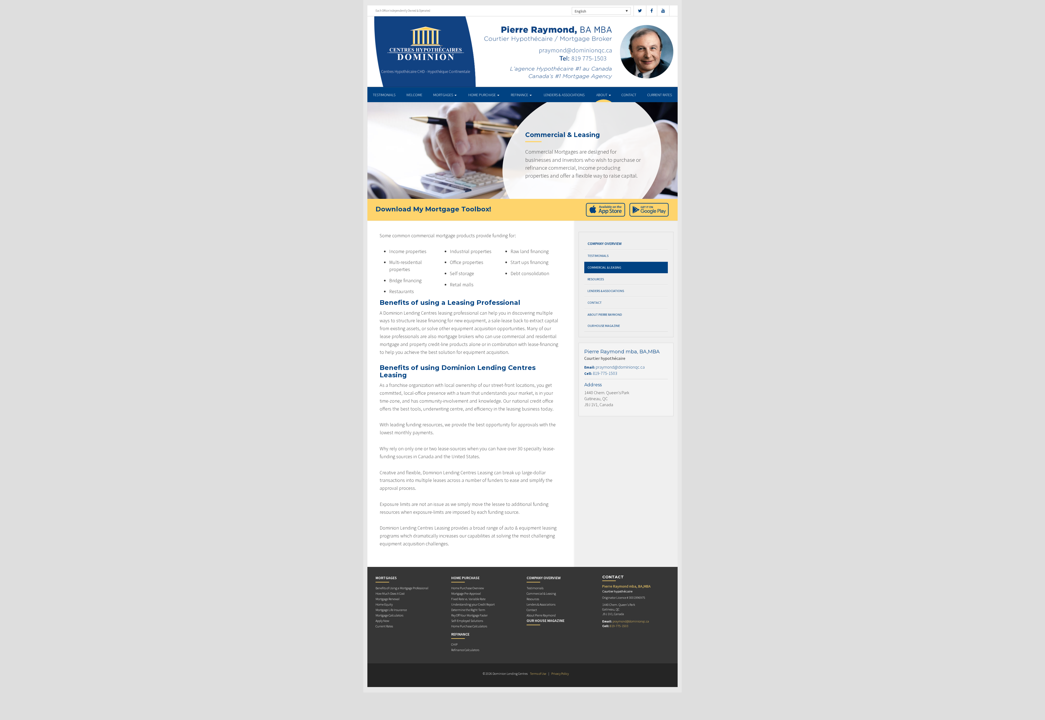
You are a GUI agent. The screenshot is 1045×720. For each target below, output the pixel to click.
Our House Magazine (604, 326)
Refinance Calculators (465, 650)
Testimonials (384, 94)
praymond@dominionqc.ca (620, 367)
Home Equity (384, 604)
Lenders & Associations (564, 94)
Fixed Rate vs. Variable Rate (468, 599)
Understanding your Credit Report (473, 604)
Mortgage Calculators (389, 615)
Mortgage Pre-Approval (466, 593)
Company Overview (605, 243)
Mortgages (443, 94)
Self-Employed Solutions (467, 621)
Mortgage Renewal (387, 599)
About (602, 94)
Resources (596, 279)
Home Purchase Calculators (469, 626)
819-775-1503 (605, 373)
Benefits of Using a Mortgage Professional (402, 588)
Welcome (414, 94)
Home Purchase (482, 94)
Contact (628, 94)
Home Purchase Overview (467, 588)
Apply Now (382, 621)
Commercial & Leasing (604, 267)
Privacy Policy (560, 674)
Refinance (520, 94)
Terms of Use (538, 674)
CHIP (454, 644)
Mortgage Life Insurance (391, 610)
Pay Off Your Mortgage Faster (469, 615)
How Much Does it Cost (390, 593)
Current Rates (659, 94)
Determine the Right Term (468, 610)
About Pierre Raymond (605, 314)
